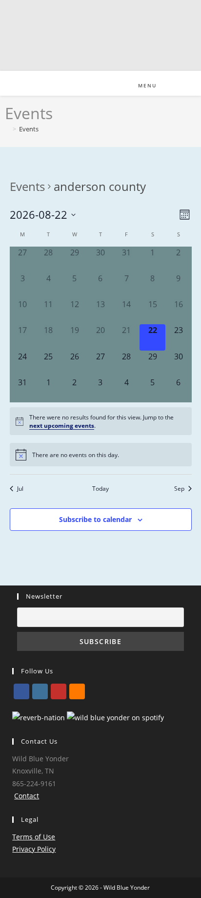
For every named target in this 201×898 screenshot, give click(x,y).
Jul (20, 488)
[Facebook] (21, 691)
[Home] (7, 129)
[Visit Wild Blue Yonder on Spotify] (115, 716)
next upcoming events (61, 425)
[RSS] (77, 691)
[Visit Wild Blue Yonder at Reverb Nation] (38, 716)
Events (29, 129)
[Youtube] (58, 691)
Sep (179, 488)
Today (100, 488)
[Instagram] (40, 691)
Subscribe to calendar (95, 519)
